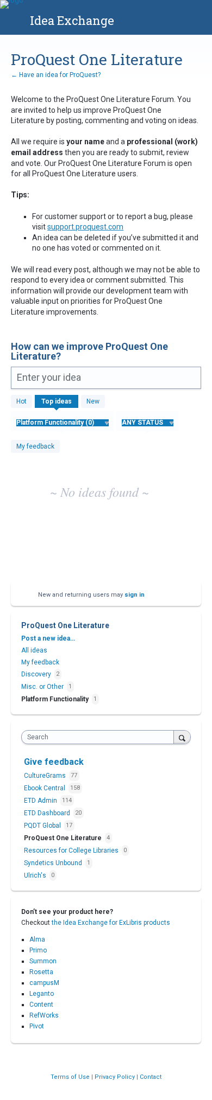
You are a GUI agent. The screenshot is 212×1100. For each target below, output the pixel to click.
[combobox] (100, 737)
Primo (38, 950)
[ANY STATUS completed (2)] (147, 422)
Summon (43, 961)
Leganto (41, 993)
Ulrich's (36, 875)
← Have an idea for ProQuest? (56, 75)
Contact (150, 1076)
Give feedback (54, 762)
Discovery (36, 674)
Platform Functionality (55, 699)
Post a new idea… (48, 638)
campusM (44, 983)
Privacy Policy (115, 1076)
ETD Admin (41, 800)
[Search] (182, 737)
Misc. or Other (42, 686)
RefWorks (44, 1015)
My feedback (35, 446)
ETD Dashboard (48, 813)
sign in (134, 594)
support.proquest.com (85, 226)
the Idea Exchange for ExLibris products (111, 922)
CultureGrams (45, 775)
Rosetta (41, 972)
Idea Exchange (72, 20)
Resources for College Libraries (72, 850)
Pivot (36, 1026)
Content (41, 1004)
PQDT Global (43, 825)
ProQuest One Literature (63, 838)
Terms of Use (71, 1076)
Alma (37, 939)
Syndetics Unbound (54, 863)
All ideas (34, 650)
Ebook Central (45, 788)
